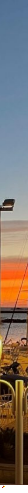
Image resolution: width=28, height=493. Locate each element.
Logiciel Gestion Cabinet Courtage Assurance (16, 486)
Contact (3, 491)
